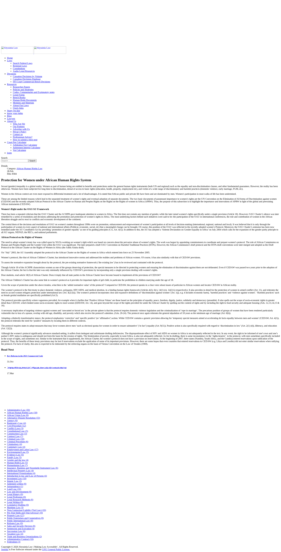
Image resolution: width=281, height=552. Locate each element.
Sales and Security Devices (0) (21, 526)
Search (4, 158)
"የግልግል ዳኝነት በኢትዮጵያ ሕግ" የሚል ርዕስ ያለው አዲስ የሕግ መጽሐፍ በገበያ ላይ (37, 368)
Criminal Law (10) (15, 439)
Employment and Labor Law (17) (22, 449)
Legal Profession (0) (16, 497)
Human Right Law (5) (17, 462)
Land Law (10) (14, 489)
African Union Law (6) (18, 415)
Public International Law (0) (20, 520)
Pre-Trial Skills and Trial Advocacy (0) (25, 513)
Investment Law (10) (16, 478)
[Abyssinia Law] (33, 53)
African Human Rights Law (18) (22, 412)
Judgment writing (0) (16, 484)
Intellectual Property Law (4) (20, 470)
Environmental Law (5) (18, 452)
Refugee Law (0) (15, 523)
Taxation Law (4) (15, 534)
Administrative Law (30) (18, 410)
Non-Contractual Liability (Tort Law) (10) (26, 510)
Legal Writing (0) (15, 502)
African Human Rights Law (29, 168)
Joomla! (4, 549)
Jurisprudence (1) (15, 486)
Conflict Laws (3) (15, 428)
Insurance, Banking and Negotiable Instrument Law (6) (32, 468)
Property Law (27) (15, 515)
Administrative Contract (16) (20, 539)
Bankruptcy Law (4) (16, 423)
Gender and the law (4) (17, 460)
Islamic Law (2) (14, 481)
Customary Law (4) (16, 447)
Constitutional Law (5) (17, 431)
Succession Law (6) (16, 531)
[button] (9, 60)
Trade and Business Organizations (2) (24, 536)
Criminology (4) (14, 444)
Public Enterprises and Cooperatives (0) (25, 518)
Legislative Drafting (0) (18, 505)
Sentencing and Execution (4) (20, 528)
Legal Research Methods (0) (20, 499)
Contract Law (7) (15, 436)
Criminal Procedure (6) (17, 441)
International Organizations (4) (21, 473)
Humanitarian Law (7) (17, 465)
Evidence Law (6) (15, 455)
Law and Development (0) (19, 491)
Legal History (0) (15, 494)
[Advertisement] (89, 21)
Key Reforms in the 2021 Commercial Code (25, 356)
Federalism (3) (13, 542)
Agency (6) (12, 420)
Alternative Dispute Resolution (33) (23, 418)
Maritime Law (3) (15, 507)
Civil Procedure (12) (16, 426)
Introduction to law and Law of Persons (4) (27, 476)
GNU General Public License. (56, 549)
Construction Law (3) (17, 433)
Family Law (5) (14, 457)
